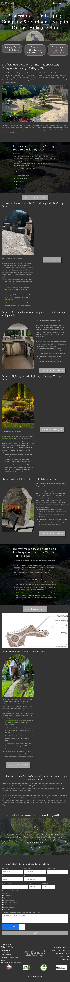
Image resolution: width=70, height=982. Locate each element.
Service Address (7, 883)
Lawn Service (7, 895)
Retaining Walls (9, 295)
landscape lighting (7, 438)
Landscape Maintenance (10, 902)
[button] (3, 841)
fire (62, 500)
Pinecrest (37, 798)
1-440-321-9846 (9, 957)
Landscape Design (8, 907)
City (30, 883)
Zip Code (45, 883)
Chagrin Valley (23, 699)
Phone (26, 876)
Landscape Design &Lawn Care (57, 50)
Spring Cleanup (7, 898)
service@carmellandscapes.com (11, 961)
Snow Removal (7, 909)
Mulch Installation (8, 900)
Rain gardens (9, 751)
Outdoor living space (9, 905)
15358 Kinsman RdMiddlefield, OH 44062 (7, 946)
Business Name (51, 868)
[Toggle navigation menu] (64, 3)
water (56, 500)
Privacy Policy (64, 959)
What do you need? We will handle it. (10, 892)
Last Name (27, 868)
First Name (5, 868)
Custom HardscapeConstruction (35, 50)
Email (4, 876)
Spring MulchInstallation (12, 49)
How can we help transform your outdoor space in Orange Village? (21, 912)
